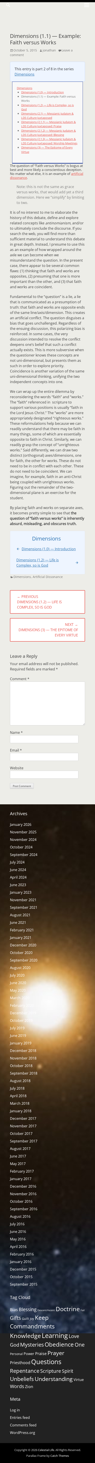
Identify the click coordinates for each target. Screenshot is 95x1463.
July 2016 (17, 1224)
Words (17, 1386)
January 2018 (20, 1111)
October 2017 (21, 1133)
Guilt (25, 1318)
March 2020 (19, 997)
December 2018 (23, 1050)
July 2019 (17, 1028)
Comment (19, 678)
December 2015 (23, 1269)
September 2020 (23, 960)
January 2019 (20, 1043)
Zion (29, 1386)
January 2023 (20, 892)
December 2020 (23, 945)
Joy (32, 1318)
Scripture (50, 1370)
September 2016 (23, 1208)
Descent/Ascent (46, 1310)
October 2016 (21, 1201)
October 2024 (21, 847)
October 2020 (21, 952)
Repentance (24, 1370)
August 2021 (20, 915)
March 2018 (19, 1103)
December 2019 (23, 1013)
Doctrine (68, 1309)
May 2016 (18, 1239)
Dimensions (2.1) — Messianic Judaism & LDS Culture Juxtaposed (47, 116)
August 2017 (20, 1148)
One (80, 1344)
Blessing (27, 1309)
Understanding (54, 1379)
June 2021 (18, 922)
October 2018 (21, 1065)
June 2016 (18, 1231)
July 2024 (17, 862)
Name (16, 732)
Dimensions (24, 74)
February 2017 (22, 1171)
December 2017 (23, 1118)
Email (16, 750)
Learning (55, 1335)
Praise (41, 1353)
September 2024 (23, 854)
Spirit (67, 1371)
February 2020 (22, 1005)
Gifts (15, 1317)
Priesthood (20, 1362)
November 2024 (23, 839)
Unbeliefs (22, 1379)
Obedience (59, 1344)
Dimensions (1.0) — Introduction (42, 92)
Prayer (56, 1353)
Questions (46, 1361)
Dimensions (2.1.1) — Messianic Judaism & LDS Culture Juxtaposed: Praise (48, 124)
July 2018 (17, 1088)
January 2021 (20, 937)
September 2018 (23, 1073)
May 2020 (18, 990)
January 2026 (20, 824)
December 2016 (23, 1186)
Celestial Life (46, 1450)
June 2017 (18, 1156)
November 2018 (23, 1058)
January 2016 (20, 1261)
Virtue (79, 1379)
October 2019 (21, 1020)
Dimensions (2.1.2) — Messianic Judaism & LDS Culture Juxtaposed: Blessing (48, 133)
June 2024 (18, 869)
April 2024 (18, 877)
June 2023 (18, 884)
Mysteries (32, 1344)
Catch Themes (59, 1456)
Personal (16, 1354)
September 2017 (23, 1141)
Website (16, 768)
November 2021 (23, 899)
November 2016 (23, 1193)
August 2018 (20, 1080)
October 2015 (21, 1276)
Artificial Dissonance (48, 577)
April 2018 (18, 1095)
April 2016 (18, 1246)
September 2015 (23, 1284)
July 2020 (17, 975)
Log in (15, 1410)
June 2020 (18, 982)
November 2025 (23, 832)
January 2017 (20, 1178)
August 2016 (20, 1216)
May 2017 (18, 1163)
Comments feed (23, 1425)
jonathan (49, 50)
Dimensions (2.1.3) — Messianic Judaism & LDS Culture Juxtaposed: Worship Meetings (49, 141)
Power (29, 1353)
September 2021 (23, 907)
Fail (83, 1310)
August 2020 (20, 967)
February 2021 (22, 930)
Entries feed (20, 1417)
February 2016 (22, 1254)
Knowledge (25, 1336)
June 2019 (18, 1035)
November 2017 (23, 1126)
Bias (14, 1309)
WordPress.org (22, 1432)
